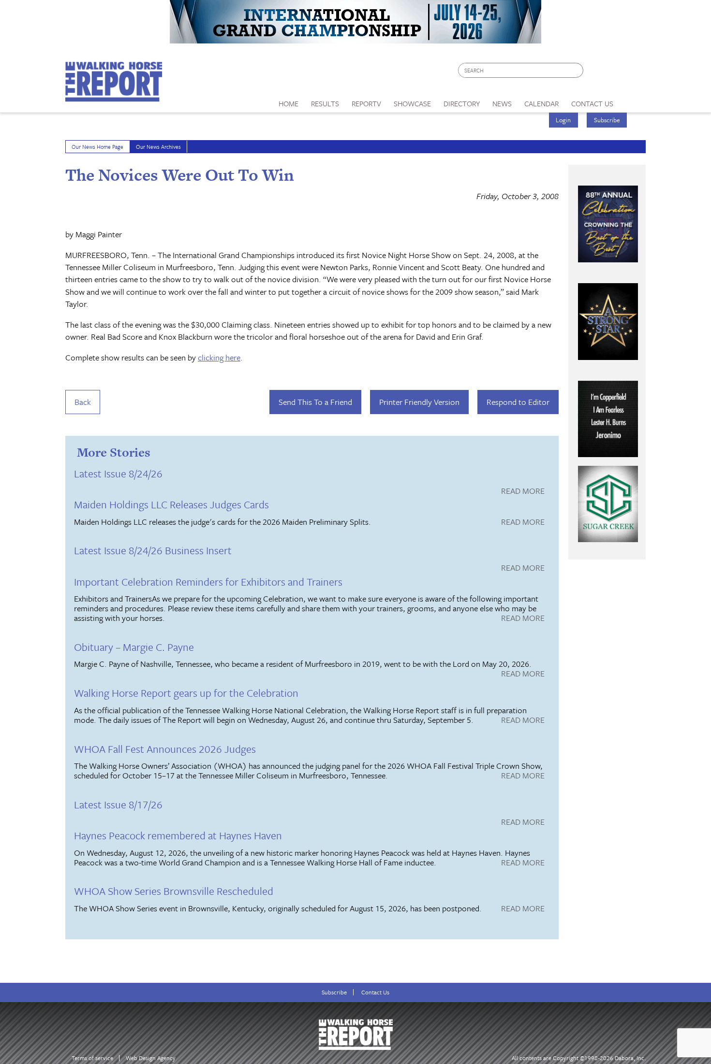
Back (82, 402)
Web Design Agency (151, 1058)
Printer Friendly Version (419, 402)
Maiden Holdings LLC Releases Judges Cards (171, 504)
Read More (523, 491)
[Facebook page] (596, 73)
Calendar (541, 103)
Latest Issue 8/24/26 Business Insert (153, 550)
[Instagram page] (632, 73)
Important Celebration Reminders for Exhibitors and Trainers (208, 581)
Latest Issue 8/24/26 (118, 473)
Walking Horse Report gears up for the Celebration (186, 692)
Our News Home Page (97, 147)
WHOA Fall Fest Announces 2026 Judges (165, 748)
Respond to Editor (518, 402)
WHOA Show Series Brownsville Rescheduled (173, 890)
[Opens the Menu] (632, 100)
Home (288, 103)
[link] (288, 101)
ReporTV (366, 103)
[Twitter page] (614, 73)
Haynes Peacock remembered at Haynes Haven (178, 835)
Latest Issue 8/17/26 (118, 804)
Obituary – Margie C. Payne (134, 646)
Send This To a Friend (315, 402)
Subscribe (607, 120)
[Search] (576, 70)
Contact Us (375, 992)
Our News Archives (158, 147)
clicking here (219, 357)
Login (563, 120)
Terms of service (92, 1058)
